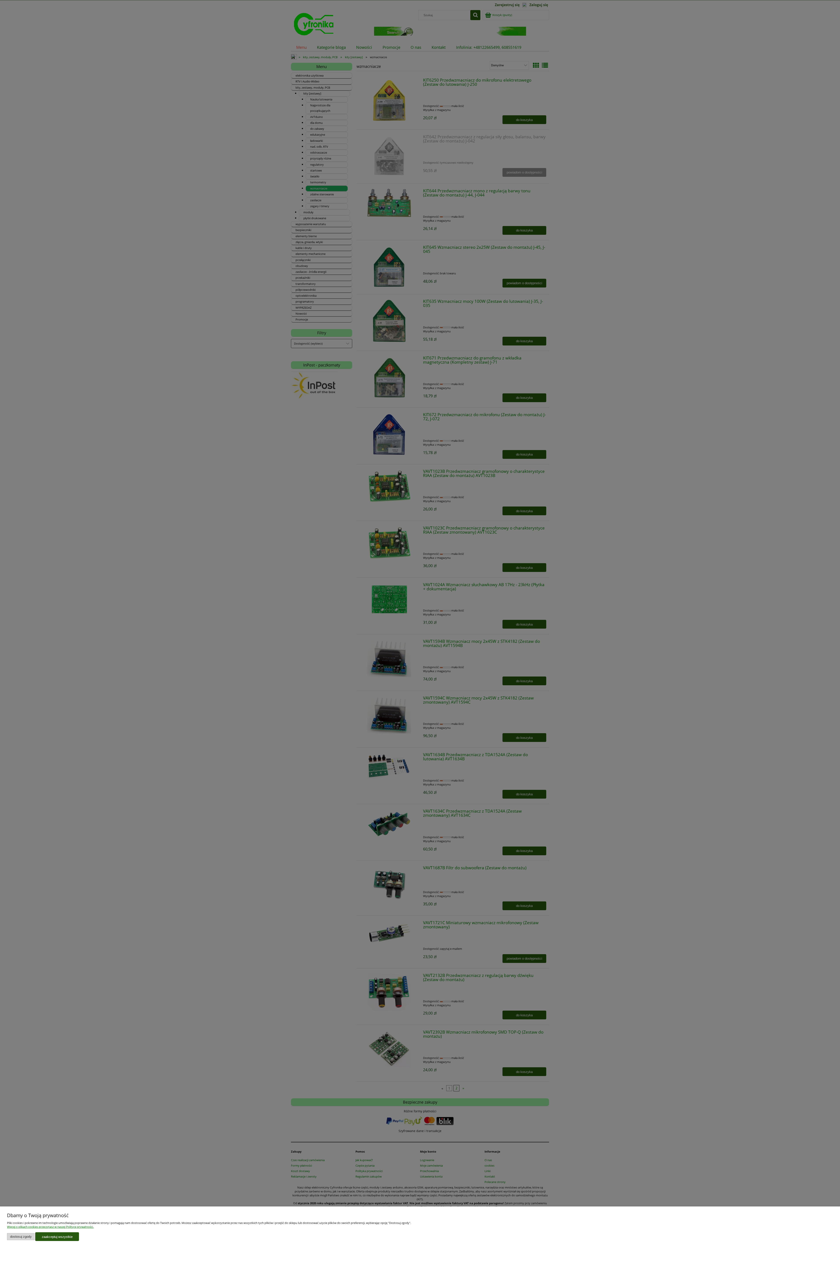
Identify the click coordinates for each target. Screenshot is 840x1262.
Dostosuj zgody (21, 1236)
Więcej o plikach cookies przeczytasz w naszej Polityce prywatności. (50, 1227)
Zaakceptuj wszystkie (57, 1237)
